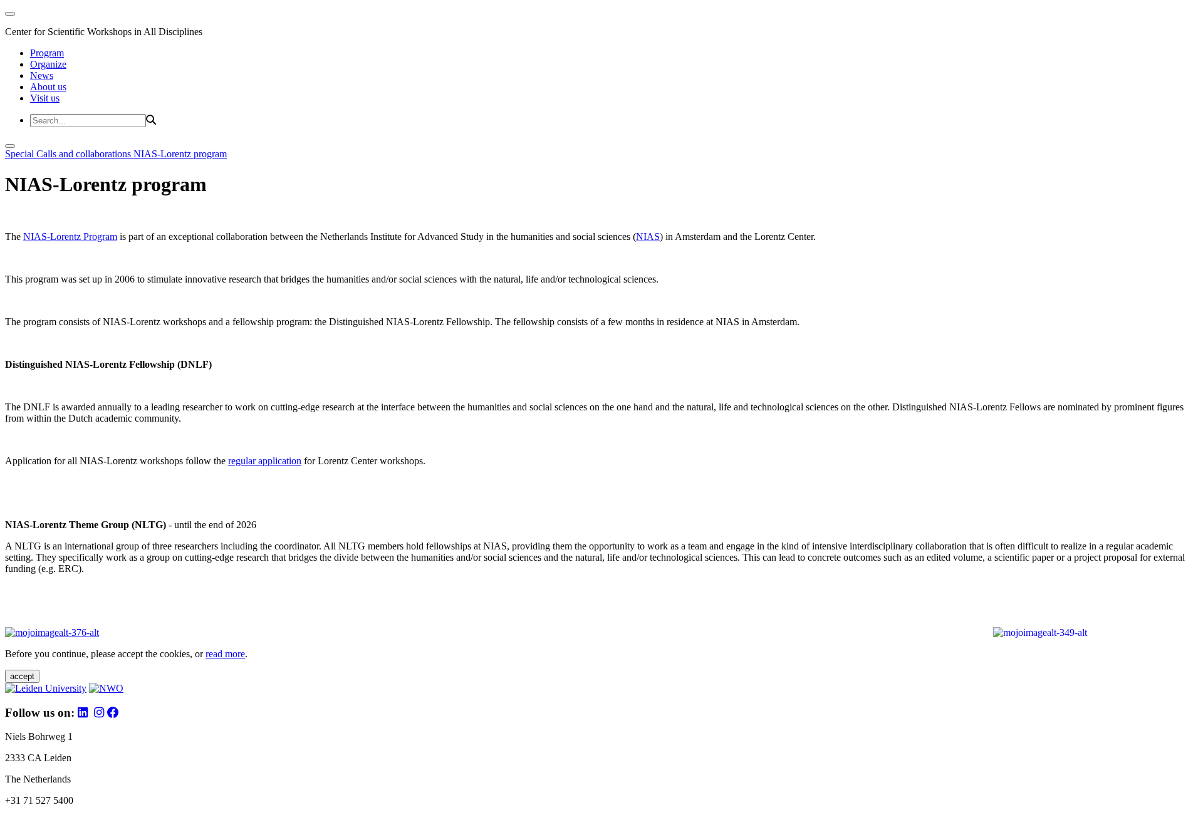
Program (47, 53)
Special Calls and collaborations (69, 153)
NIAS (648, 236)
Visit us (45, 98)
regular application (264, 460)
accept (22, 676)
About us (48, 86)
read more (225, 653)
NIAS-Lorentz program (180, 153)
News (41, 75)
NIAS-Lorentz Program (70, 236)
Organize (48, 64)
